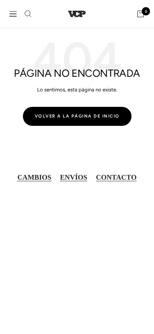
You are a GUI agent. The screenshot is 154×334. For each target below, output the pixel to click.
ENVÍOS (73, 177)
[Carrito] (141, 13)
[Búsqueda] (28, 13)
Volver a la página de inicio (77, 116)
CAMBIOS (34, 177)
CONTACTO (116, 177)
